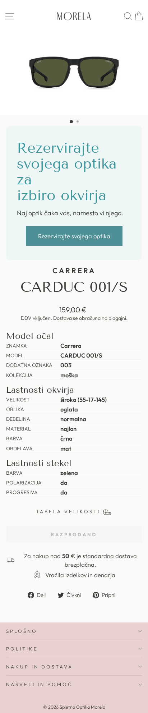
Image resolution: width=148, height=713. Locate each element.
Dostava (62, 318)
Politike (22, 649)
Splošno (21, 631)
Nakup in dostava (39, 667)
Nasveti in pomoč (39, 684)
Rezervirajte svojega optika (74, 236)
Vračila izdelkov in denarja (80, 575)
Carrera (74, 270)
